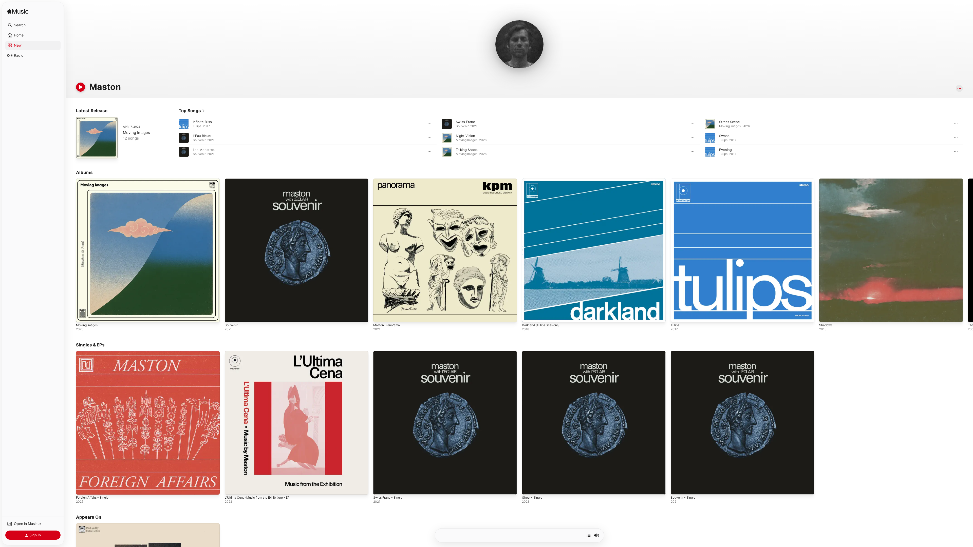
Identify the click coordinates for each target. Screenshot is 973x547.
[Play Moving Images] (82, 152)
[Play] (80, 87)
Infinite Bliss (202, 122)
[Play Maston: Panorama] (379, 316)
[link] (192, 110)
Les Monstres (204, 150)
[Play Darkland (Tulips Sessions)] (528, 316)
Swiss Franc (465, 122)
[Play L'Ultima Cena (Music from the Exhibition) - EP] (231, 488)
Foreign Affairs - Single (94, 353)
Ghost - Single (533, 353)
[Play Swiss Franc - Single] (379, 488)
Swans (724, 136)
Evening (725, 150)
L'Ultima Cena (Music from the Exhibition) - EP (261, 353)
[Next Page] (967, 137)
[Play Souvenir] (231, 316)
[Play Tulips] (677, 316)
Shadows (826, 181)
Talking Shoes (467, 150)
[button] (33, 25)
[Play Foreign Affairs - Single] (82, 488)
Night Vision (465, 136)
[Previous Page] (173, 137)
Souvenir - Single (684, 353)
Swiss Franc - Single (389, 353)
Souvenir (232, 181)
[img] (17, 11)
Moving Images (136, 132)
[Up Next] (589, 535)
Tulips (675, 181)
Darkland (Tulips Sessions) (543, 181)
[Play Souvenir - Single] (677, 488)
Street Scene (729, 122)
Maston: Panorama (388, 181)
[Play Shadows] (825, 316)
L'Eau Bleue (202, 136)
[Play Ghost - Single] (528, 488)
